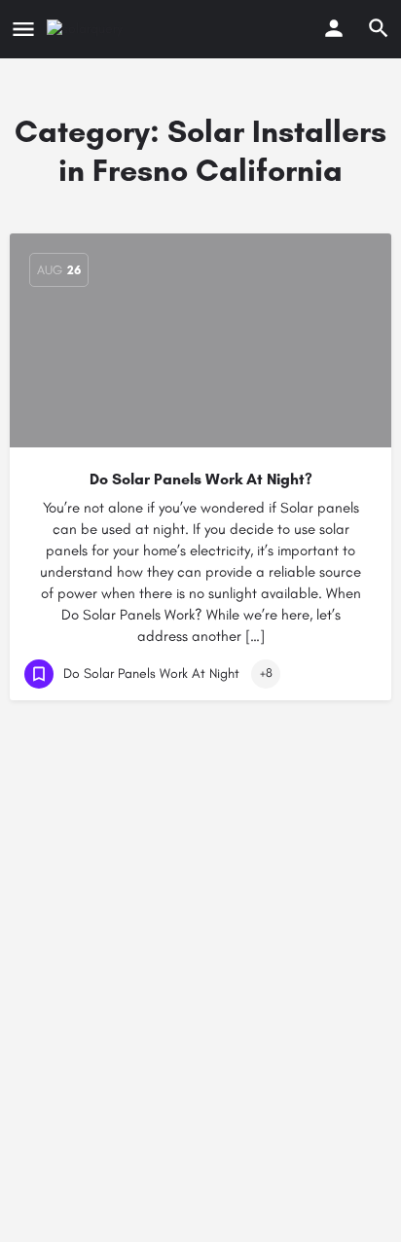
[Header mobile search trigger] (378, 28)
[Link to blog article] (200, 340)
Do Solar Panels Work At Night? (201, 479)
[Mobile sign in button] (333, 28)
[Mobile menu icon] (23, 29)
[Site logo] (87, 29)
